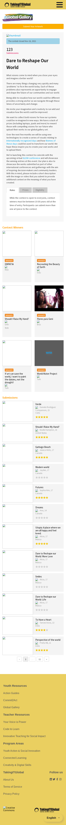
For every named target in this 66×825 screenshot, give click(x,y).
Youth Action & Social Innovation (21, 750)
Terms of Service (12, 786)
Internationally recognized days (21, 140)
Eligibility (40, 189)
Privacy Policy (11, 793)
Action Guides (11, 693)
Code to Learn (11, 729)
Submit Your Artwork (33, 26)
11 (40, 659)
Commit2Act (10, 700)
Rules (12, 190)
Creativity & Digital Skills (17, 765)
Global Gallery (17, 17)
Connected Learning (14, 758)
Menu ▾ (50, 17)
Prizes (25, 189)
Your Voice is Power (14, 722)
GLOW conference (31, 158)
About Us (8, 779)
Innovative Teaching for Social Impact (24, 736)
